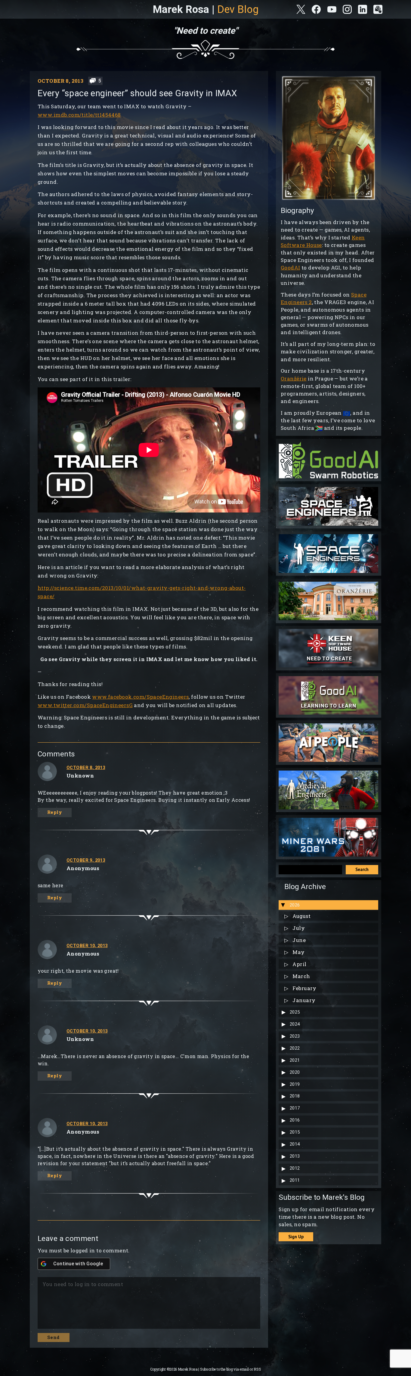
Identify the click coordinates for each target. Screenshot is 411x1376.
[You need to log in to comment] (147, 1301)
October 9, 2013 (85, 860)
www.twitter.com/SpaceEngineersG (85, 705)
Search (362, 869)
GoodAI (290, 267)
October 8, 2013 (85, 767)
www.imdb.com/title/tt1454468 (79, 114)
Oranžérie (294, 378)
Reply (54, 812)
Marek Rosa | (205, 9)
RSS (257, 1369)
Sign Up (296, 1236)
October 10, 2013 (87, 945)
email (244, 1369)
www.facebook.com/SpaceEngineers (140, 696)
